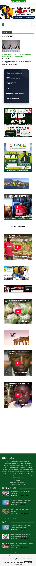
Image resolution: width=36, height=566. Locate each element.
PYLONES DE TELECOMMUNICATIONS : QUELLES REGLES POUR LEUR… (21, 501)
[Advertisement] (18, 432)
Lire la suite (18, 564)
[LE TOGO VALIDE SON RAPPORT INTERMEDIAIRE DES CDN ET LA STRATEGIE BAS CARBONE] (11, 46)
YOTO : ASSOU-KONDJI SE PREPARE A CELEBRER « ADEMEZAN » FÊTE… (21, 535)
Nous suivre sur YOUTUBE (18, 1)
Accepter (28, 562)
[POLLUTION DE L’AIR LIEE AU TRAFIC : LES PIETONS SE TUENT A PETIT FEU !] (5, 493)
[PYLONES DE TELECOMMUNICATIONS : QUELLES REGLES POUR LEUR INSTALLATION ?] (5, 502)
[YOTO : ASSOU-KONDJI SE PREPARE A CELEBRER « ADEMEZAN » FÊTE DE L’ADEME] (5, 536)
